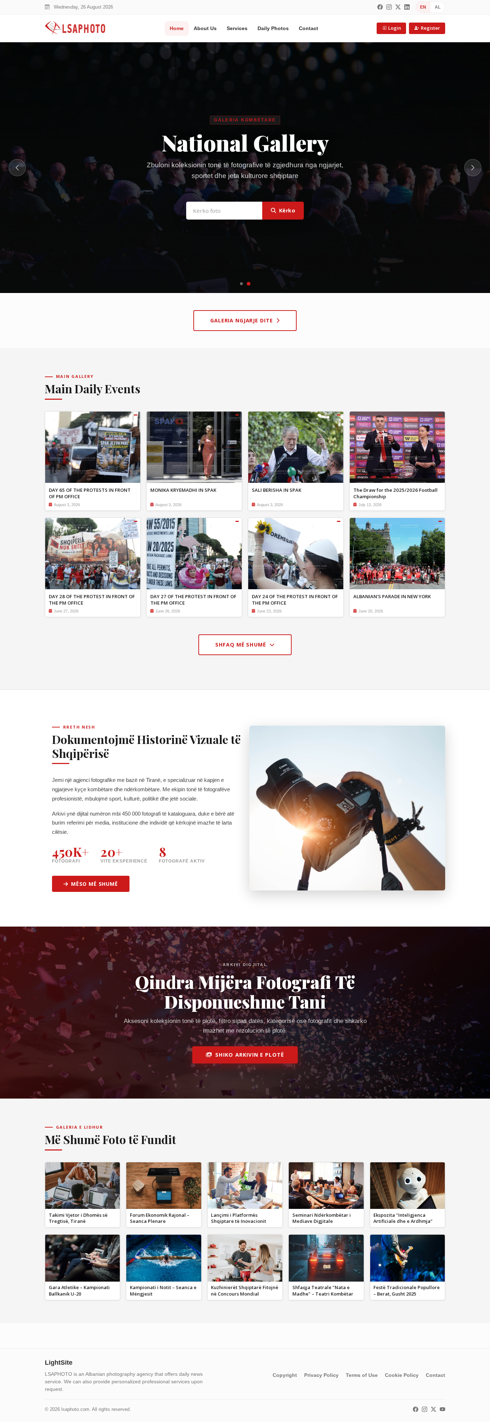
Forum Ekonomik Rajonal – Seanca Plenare (159, 1218)
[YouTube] (442, 1410)
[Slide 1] (241, 283)
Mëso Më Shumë (94, 883)
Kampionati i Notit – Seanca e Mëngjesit (163, 1290)
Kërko (287, 217)
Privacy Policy (321, 1375)
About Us (205, 28)
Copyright (285, 1375)
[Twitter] (398, 7)
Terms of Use (362, 1375)
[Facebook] (380, 7)
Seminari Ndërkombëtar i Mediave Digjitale (321, 1218)
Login (394, 28)
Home (177, 28)
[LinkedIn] (407, 7)
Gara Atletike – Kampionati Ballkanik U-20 (79, 1290)
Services (237, 28)
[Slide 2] (248, 283)
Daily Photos (273, 28)
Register (430, 28)
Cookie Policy (402, 1375)
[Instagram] (389, 7)
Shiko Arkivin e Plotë (249, 1054)
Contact (308, 28)
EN (423, 7)
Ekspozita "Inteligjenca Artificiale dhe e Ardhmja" (403, 1218)
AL (437, 7)
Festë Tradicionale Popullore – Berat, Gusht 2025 (406, 1290)
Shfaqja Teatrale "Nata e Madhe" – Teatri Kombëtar (322, 1290)
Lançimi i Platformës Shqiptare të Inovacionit (238, 1218)
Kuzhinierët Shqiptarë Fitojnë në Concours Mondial (244, 1290)
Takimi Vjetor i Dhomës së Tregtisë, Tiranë (78, 1218)
